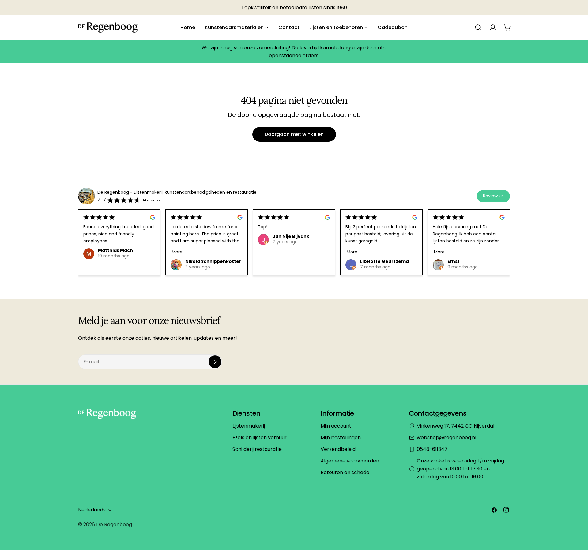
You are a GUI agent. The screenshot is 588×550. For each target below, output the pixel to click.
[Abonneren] (215, 361)
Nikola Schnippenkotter (213, 261)
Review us (493, 196)
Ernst (453, 261)
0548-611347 (432, 449)
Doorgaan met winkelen (294, 134)
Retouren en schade (345, 472)
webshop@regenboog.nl (446, 437)
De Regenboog (114, 524)
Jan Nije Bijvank (291, 236)
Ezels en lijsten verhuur (259, 437)
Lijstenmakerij (248, 425)
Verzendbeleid (338, 449)
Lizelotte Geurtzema (384, 261)
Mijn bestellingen (341, 437)
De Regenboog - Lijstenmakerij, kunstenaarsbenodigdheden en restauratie (177, 192)
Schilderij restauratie (257, 449)
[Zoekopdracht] (478, 27)
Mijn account (336, 425)
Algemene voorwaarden (350, 460)
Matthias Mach (115, 250)
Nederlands (92, 509)
